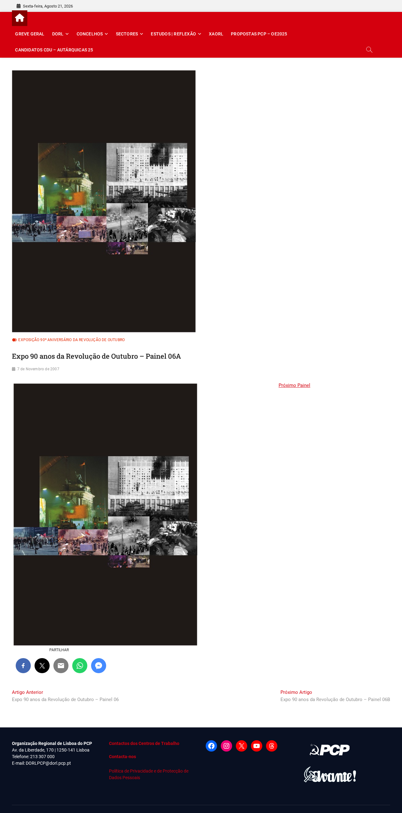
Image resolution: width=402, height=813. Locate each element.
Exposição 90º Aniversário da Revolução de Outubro (71, 340)
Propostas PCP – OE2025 (259, 33)
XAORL (216, 33)
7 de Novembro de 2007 (38, 369)
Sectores (127, 33)
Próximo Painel (294, 385)
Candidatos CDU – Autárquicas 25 (54, 49)
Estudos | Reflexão (173, 33)
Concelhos (90, 33)
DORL (58, 33)
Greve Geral (29, 33)
